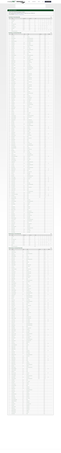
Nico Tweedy (13, 191)
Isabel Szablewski (14, 409)
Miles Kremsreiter (13, 118)
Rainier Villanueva (13, 83)
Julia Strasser (13, 319)
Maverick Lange (13, 62)
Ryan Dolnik (12, 52)
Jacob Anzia (12, 104)
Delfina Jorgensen (14, 308)
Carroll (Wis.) (13, 25)
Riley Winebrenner (14, 256)
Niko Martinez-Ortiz (13, 198)
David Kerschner (13, 97)
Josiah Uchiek (13, 223)
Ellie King (13, 350)
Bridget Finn (13, 371)
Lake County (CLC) (29, 69)
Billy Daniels (12, 63)
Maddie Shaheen (14, 367)
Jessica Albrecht (14, 375)
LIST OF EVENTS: (11, 14)
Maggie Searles (13, 347)
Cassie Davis (13, 389)
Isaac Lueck (12, 112)
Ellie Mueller (13, 312)
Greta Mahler (13, 326)
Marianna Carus (13, 346)
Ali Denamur (13, 267)
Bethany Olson (13, 305)
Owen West (12, 114)
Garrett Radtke (13, 94)
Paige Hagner (13, 381)
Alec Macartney (13, 208)
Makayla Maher (13, 325)
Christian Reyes (13, 91)
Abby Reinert (13, 295)
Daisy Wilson (13, 277)
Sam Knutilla (13, 302)
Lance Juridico (13, 142)
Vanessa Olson (13, 273)
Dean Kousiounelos (13, 226)
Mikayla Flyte (13, 260)
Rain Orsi (13, 298)
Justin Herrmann (13, 219)
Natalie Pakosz (13, 263)
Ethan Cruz (12, 73)
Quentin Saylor (13, 184)
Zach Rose (12, 101)
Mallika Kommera (14, 354)
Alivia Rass (13, 405)
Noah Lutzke (12, 87)
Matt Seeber (12, 80)
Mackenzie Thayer (14, 333)
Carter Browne (13, 343)
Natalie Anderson (14, 374)
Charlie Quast (13, 76)
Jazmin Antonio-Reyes (14, 399)
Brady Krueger (13, 108)
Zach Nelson (12, 129)
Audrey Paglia (13, 274)
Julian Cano (12, 128)
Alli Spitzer (13, 402)
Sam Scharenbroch (13, 160)
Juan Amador (13, 187)
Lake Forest (13, 28)
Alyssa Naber (13, 413)
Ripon (12, 22)
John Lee (12, 66)
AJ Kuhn (12, 153)
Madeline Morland (14, 252)
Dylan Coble (12, 105)
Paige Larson (13, 353)
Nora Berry (13, 339)
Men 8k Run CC (17, 14)
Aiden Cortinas (13, 181)
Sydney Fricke (13, 281)
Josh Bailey (12, 59)
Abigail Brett (13, 301)
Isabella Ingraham (14, 378)
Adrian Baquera (13, 139)
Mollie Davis (13, 287)
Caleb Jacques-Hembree (14, 156)
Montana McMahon (14, 368)
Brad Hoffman (13, 136)
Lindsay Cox (13, 332)
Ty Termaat (12, 163)
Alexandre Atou (13, 170)
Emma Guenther (14, 291)
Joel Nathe (12, 164)
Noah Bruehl (12, 56)
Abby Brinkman (13, 388)
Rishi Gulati (12, 49)
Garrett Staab (13, 171)
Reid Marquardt (13, 132)
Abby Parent (13, 253)
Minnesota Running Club (30, 38)
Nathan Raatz (13, 229)
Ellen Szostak (13, 259)
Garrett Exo (12, 77)
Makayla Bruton (13, 309)
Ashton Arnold (13, 84)
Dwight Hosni (13, 48)
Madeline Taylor (13, 284)
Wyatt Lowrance (13, 90)
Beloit (12, 29)
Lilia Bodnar (13, 392)
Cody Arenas (12, 69)
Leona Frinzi (13, 323)
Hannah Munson (14, 340)
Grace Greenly (13, 396)
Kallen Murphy (13, 167)
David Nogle (12, 45)
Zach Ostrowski (13, 143)
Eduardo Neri (12, 42)
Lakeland (28, 87)
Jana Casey (13, 270)
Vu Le (12, 205)
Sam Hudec (12, 122)
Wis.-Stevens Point (29, 62)
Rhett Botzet (12, 150)
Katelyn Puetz (13, 322)
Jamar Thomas (13, 222)
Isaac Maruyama (13, 38)
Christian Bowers (13, 188)
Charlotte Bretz (13, 360)
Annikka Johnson (14, 329)
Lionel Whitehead (13, 178)
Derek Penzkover (13, 107)
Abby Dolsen (13, 336)
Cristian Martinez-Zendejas (14, 194)
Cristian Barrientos (13, 115)
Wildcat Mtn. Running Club (30, 115)
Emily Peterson (13, 361)
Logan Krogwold (13, 294)
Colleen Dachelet (14, 406)
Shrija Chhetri (13, 395)
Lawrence (13, 21)
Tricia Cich (13, 266)
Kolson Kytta (12, 98)
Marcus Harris (13, 216)
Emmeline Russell (14, 385)
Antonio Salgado (13, 177)
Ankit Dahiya (12, 195)
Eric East (12, 149)
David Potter (12, 35)
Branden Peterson (13, 135)
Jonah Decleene (13, 70)
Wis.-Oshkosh (29, 42)
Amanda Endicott (14, 412)
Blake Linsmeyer (13, 209)
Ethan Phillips (13, 230)
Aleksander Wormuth (13, 41)
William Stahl (13, 125)
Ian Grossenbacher (13, 201)
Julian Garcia (13, 157)
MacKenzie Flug (13, 364)
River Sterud (12, 202)
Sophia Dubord (13, 357)
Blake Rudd (12, 121)
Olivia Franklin (13, 288)
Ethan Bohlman (13, 215)
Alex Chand (13, 382)
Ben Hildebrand (13, 185)
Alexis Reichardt (13, 398)
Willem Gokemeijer (13, 55)
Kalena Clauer (13, 316)
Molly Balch (13, 280)
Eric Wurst (12, 212)
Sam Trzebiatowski (13, 146)
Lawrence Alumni (29, 98)
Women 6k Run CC (21, 14)
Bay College (28, 101)
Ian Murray (12, 111)
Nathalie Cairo (13, 315)
